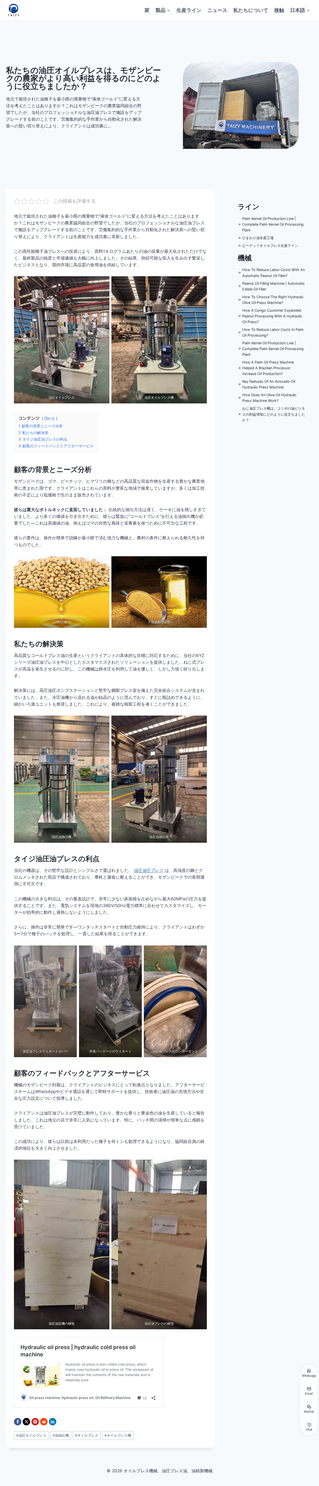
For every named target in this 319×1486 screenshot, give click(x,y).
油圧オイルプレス (31, 1435)
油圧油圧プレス (148, 870)
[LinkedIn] (52, 1421)
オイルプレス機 (117, 1435)
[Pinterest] (35, 1421)
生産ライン (188, 10)
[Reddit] (44, 1421)
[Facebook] (17, 1421)
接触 (279, 10)
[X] (26, 1421)
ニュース (217, 10)
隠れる (49, 418)
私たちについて (250, 10)
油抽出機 (61, 1435)
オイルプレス (86, 1435)
